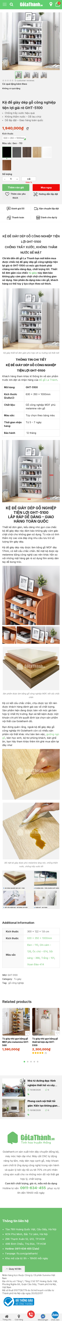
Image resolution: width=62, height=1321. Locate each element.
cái (28, 178)
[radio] (14, 138)
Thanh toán (17, 217)
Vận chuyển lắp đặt (49, 208)
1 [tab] (24, 1061)
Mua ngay (46, 187)
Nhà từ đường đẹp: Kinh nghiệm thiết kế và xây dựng (42, 1083)
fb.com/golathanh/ (27, 1253)
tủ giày (33, 272)
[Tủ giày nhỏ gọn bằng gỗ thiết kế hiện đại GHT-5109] (46, 1022)
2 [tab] (27, 1061)
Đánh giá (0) (17, 208)
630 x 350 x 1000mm (39, 938)
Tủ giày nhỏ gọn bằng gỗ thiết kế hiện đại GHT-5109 (45, 1042)
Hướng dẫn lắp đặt (48, 194)
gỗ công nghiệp (16, 983)
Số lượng (7, 174)
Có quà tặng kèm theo (14, 83)
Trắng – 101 (47, 957)
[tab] (11, 4)
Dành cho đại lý (48, 217)
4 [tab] (34, 1061)
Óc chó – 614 (40, 951)
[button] (13, 1269)
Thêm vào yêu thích (18, 196)
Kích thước (7, 133)
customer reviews (24, 80)
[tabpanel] (16, 1030)
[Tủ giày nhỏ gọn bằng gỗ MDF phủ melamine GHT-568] (16, 1022)
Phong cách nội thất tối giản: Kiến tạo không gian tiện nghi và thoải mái (42, 1104)
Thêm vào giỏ (16, 187)
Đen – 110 (32, 944)
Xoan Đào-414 (35, 964)
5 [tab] (37, 1061)
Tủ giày (17, 979)
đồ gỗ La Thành (48, 379)
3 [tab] (31, 1061)
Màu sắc (6, 143)
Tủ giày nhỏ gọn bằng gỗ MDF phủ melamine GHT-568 (15, 1042)
